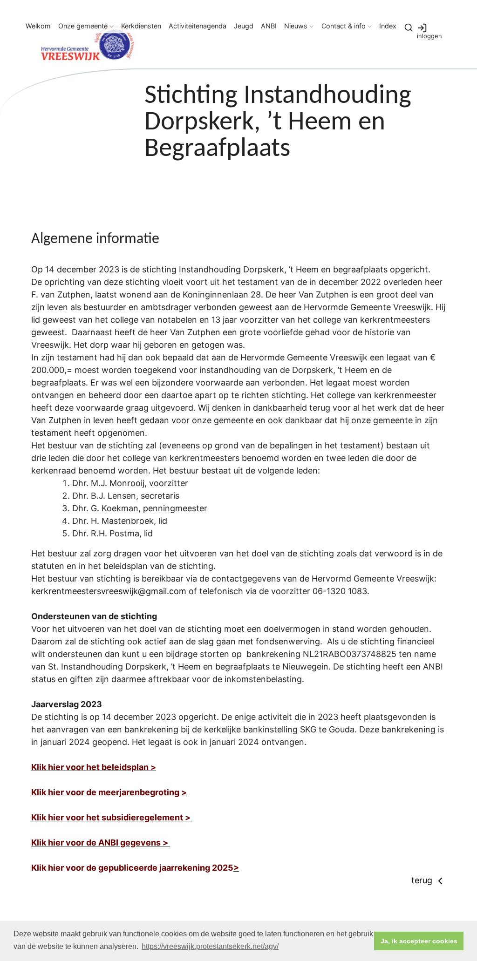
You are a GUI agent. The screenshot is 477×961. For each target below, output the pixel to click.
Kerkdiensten (141, 26)
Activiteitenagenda (197, 26)
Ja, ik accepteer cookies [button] (419, 941)
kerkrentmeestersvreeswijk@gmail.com (108, 591)
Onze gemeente (83, 26)
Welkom (38, 26)
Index (387, 26)
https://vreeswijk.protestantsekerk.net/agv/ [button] (210, 946)
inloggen (429, 36)
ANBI (269, 26)
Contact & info (343, 26)
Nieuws (295, 26)
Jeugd (243, 26)
